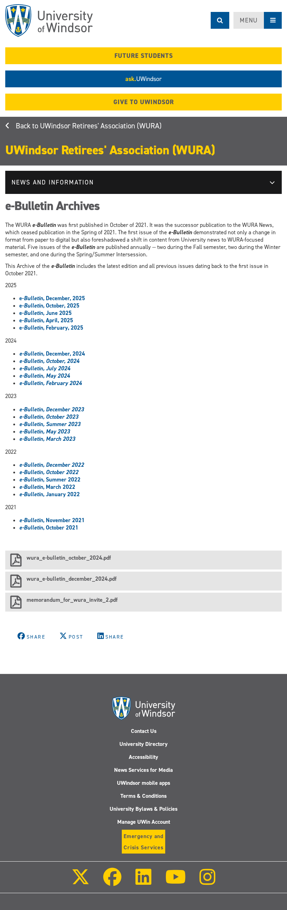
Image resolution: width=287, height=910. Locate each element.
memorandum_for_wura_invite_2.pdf (72, 600)
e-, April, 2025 (46, 320)
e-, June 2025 (45, 313)
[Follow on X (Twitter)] (80, 881)
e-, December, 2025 (52, 298)
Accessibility (143, 757)
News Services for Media (143, 770)
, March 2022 (47, 487)
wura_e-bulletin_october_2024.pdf (69, 557)
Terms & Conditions (143, 796)
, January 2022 (49, 494)
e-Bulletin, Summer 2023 (49, 424)
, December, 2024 (52, 353)
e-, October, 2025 (49, 305)
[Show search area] (220, 20)
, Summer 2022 (49, 479)
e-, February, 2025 (51, 327)
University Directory (143, 744)
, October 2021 (48, 527)
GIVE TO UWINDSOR (143, 102)
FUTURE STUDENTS (143, 56)
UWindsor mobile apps (143, 783)
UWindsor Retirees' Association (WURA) (101, 126)
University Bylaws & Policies (143, 809)
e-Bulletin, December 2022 (51, 465)
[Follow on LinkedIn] (143, 881)
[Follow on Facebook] (112, 881)
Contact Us (143, 731)
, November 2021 (52, 520)
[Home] (49, 20)
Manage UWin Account (143, 821)
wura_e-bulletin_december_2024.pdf (72, 578)
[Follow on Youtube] (175, 881)
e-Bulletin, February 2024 (50, 383)
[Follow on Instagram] (207, 881)
